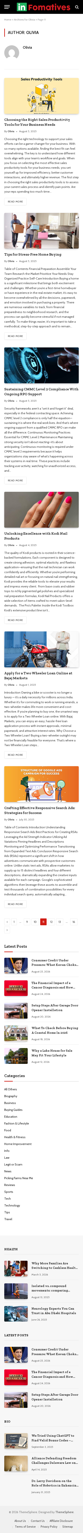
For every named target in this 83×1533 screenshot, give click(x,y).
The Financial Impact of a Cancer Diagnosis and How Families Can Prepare (52, 987)
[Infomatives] (43, 7)
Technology (12, 1205)
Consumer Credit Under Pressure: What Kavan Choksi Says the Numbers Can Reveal (54, 964)
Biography (10, 1096)
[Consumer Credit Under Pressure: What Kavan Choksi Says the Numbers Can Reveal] (16, 965)
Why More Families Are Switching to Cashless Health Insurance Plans (54, 1267)
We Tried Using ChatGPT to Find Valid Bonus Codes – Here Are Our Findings (52, 1440)
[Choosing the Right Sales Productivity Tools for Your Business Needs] (41, 96)
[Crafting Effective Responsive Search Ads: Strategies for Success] (41, 784)
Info (7, 1151)
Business (10, 1103)
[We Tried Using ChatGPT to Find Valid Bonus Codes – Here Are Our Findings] (16, 1441)
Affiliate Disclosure (61, 1521)
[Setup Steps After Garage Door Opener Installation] (16, 1010)
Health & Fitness (15, 1137)
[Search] (76, 7)
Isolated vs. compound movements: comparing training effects (49, 1290)
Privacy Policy (49, 1526)
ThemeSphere (64, 1512)
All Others (10, 1089)
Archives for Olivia (24, 19)
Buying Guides (13, 1110)
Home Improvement (17, 1144)
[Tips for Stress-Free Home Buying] (41, 231)
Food (7, 1130)
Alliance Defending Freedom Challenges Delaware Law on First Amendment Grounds (53, 1462)
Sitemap (67, 1526)
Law (6, 1158)
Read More (15, 201)
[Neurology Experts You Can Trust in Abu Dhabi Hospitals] (16, 1314)
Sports (8, 1192)
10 (35, 922)
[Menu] (7, 7)
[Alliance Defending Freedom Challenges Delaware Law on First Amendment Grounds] (16, 1463)
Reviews (9, 1185)
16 (74, 922)
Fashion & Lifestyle (16, 1123)
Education (10, 1117)
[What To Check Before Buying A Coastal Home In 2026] (16, 1033)
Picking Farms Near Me (18, 1178)
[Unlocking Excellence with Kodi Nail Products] (41, 509)
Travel (8, 1219)
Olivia (27, 47)
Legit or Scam (13, 1164)
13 (60, 922)
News (7, 1171)
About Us (20, 1521)
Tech (7, 1199)
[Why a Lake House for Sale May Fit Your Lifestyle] (16, 1056)
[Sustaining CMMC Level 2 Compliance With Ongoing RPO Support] (41, 365)
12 (51, 922)
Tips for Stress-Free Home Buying (32, 254)
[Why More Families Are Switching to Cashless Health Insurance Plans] (16, 1268)
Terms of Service (25, 1526)
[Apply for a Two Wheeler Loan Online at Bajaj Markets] (41, 649)
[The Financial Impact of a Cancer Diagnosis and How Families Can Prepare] (16, 988)
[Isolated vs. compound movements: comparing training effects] (16, 1291)
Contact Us (38, 1521)
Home (7, 19)
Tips (7, 1212)
